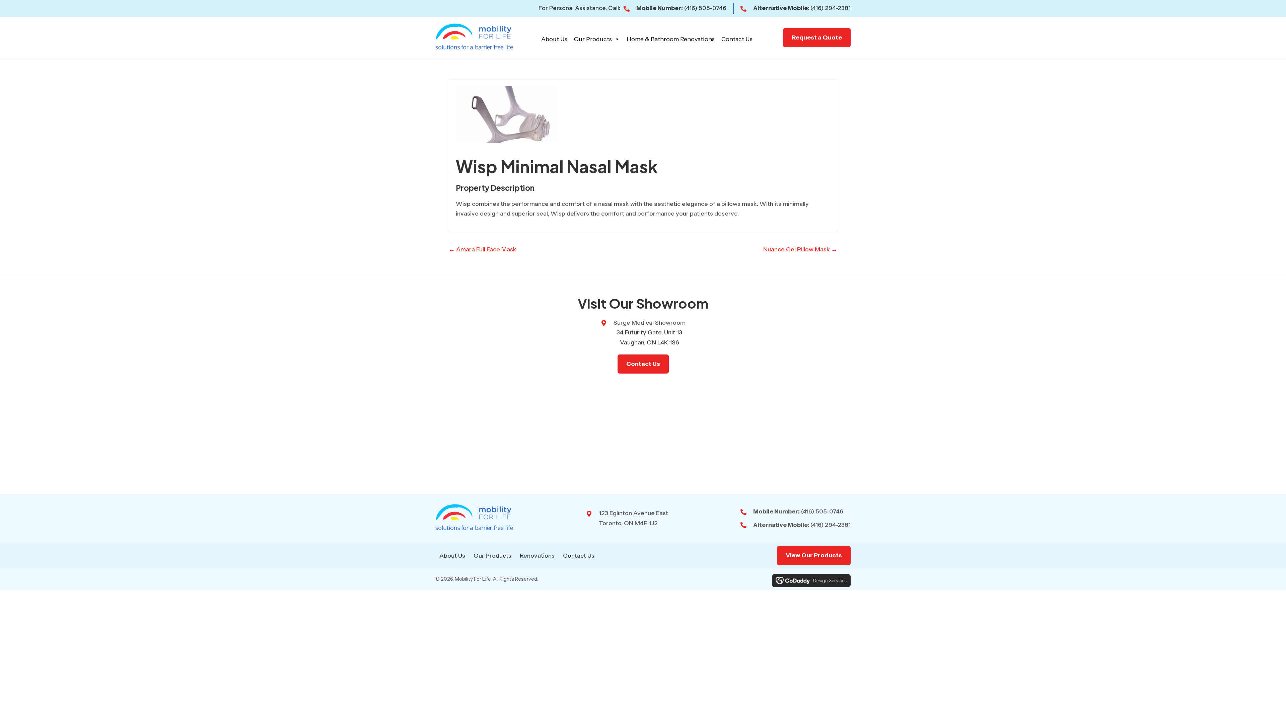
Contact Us (737, 39)
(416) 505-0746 (705, 8)
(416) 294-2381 (830, 8)
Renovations (537, 556)
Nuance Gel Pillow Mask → (800, 249)
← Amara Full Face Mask (482, 249)
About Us (554, 39)
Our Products (593, 39)
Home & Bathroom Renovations (671, 39)
